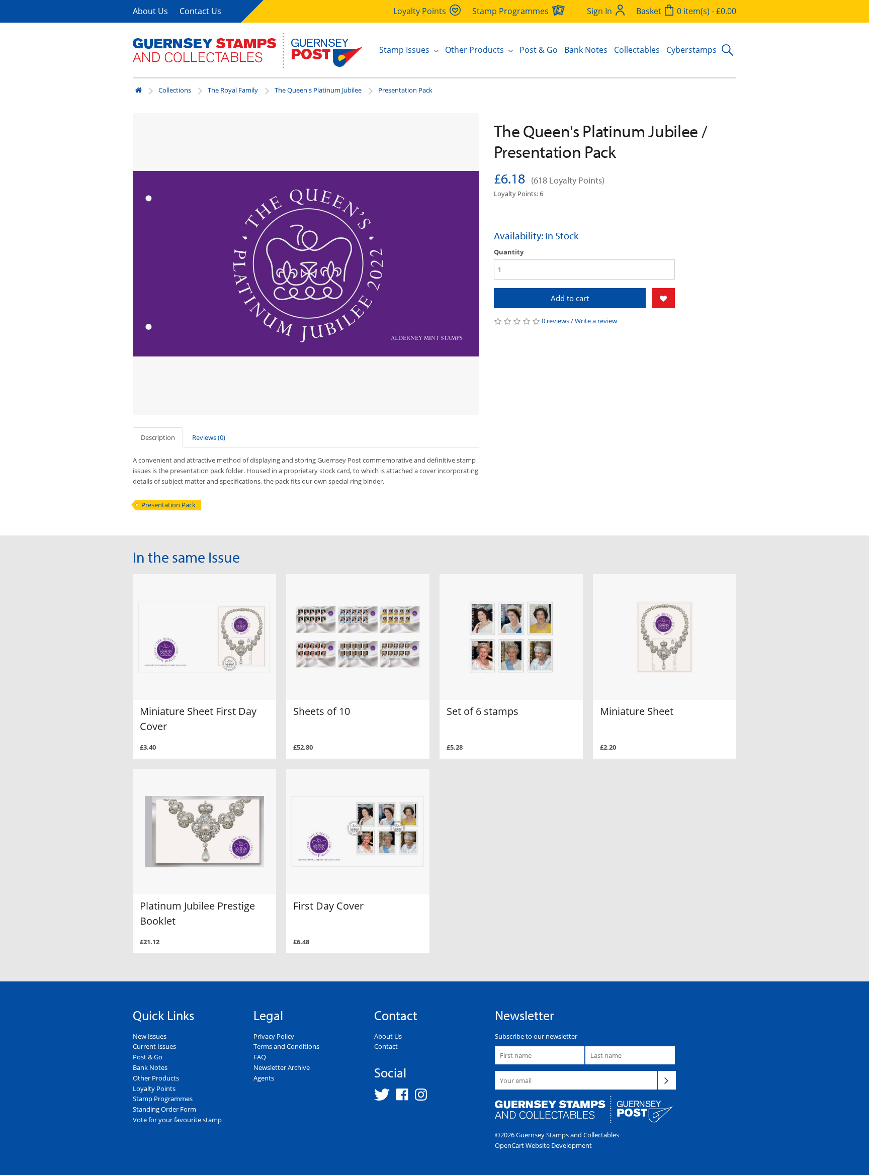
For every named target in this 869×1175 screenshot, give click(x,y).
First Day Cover (328, 906)
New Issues (149, 1036)
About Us (150, 11)
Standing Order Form (164, 1109)
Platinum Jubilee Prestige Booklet (197, 913)
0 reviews (555, 320)
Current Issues (154, 1046)
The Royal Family (233, 90)
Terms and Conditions (286, 1046)
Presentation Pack (405, 90)
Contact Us (200, 11)
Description (158, 437)
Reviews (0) (208, 437)
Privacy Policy (273, 1036)
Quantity (509, 251)
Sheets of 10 (321, 711)
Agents (263, 1077)
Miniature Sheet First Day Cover (198, 718)
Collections (174, 90)
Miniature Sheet (636, 711)
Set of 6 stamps (482, 711)
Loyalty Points (154, 1088)
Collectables (637, 49)
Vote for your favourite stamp (177, 1119)
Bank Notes (585, 49)
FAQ (259, 1056)
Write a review (596, 320)
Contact (386, 1046)
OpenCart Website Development (543, 1145)
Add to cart (570, 298)
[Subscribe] (667, 1080)
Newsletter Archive (281, 1067)
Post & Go (538, 49)
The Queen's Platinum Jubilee (318, 90)
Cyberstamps (691, 49)
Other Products (156, 1077)
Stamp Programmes (163, 1098)
